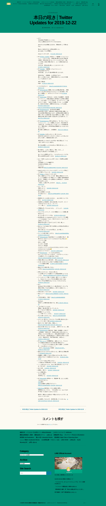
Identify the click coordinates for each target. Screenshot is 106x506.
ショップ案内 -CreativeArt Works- (79, 3)
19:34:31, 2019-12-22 (43, 339)
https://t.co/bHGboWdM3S (58, 297)
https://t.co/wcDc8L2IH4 (55, 86)
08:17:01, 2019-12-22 (43, 118)
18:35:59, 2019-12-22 (55, 321)
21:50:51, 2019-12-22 (50, 368)
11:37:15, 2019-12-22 (47, 200)
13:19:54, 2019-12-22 (57, 258)
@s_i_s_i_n (43, 341)
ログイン (50, 424)
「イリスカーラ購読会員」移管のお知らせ (66, 486)
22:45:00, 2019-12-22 (56, 385)
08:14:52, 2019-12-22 (43, 105)
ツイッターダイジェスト (53, 12)
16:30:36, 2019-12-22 (43, 282)
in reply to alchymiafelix (56, 263)
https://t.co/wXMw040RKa (62, 233)
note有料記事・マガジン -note (50, 5)
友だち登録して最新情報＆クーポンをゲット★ (64, 474)
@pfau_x (42, 174)
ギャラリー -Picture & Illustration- (20, 3)
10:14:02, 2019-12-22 (62, 167)
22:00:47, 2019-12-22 (53, 370)
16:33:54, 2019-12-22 (58, 291)
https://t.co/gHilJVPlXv (48, 269)
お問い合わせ (85, 5)
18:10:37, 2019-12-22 (59, 313)
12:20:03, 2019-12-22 (52, 205)
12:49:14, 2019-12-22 (43, 224)
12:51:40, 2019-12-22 (43, 231)
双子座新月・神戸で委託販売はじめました (66, 492)
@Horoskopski (44, 90)
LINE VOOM (62, 5)
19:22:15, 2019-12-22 (43, 328)
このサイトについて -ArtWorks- (47, 2)
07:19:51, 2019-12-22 (43, 67)
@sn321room (43, 252)
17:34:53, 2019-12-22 (43, 299)
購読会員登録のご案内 (60, 2)
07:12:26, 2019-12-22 (56, 53)
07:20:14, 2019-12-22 (48, 83)
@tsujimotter (46, 348)
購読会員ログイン (71, 2)
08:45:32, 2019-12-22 (60, 156)
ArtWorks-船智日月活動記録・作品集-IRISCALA (35, 502)
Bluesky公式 (78, 5)
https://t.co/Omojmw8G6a (44, 258)
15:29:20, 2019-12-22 (62, 275)
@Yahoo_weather (44, 56)
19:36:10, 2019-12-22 (43, 349)
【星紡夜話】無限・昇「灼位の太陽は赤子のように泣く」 (69, 489)
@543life (42, 69)
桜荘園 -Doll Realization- (33, 3)
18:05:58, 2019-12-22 (58, 310)
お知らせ (78, 2)
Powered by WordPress (62, 502)
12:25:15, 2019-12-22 (59, 215)
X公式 (72, 5)
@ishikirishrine (44, 330)
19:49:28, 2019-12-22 (45, 353)
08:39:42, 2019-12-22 (43, 147)
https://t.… (59, 182)
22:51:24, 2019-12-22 (53, 400)
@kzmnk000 (43, 378)
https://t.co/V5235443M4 (59, 315)
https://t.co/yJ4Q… (60, 348)
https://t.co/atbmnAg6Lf (50, 167)
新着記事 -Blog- (84, 2)
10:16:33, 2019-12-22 (57, 172)
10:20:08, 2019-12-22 (52, 188)
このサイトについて (51, 502)
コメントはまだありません (58, 27)
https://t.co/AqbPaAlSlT (44, 385)
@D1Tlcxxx (41, 388)
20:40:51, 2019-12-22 (63, 362)
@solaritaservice (44, 109)
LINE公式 (68, 5)
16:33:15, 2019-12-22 (43, 289)
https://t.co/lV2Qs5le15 (44, 107)
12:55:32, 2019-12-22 (43, 235)
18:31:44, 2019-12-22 (43, 317)
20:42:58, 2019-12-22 (52, 366)
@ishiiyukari (43, 97)
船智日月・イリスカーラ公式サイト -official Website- (28, 2)
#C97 (39, 382)
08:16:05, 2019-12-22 (56, 107)
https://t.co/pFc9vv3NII (44, 324)
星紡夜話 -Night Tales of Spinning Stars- (62, 3)
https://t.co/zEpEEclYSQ (49, 275)
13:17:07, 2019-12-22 (56, 250)
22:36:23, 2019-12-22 (52, 375)
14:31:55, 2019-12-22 (63, 260)
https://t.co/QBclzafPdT (54, 193)
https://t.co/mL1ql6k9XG (52, 293)
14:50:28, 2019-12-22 (60, 269)
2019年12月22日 (47, 27)
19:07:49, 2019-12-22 (56, 324)
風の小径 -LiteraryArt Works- (46, 3)
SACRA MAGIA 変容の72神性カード (64, 479)
